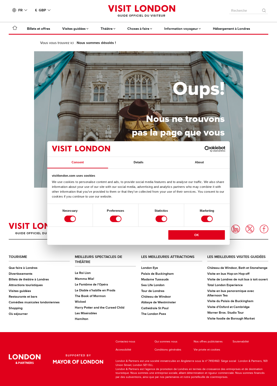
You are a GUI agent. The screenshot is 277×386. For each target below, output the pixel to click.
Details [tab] (139, 162)
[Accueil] (15, 28)
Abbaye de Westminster (158, 302)
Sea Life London (152, 285)
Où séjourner (18, 313)
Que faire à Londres (23, 267)
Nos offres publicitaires (208, 341)
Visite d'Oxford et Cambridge (228, 307)
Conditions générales (168, 349)
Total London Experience (225, 285)
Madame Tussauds (155, 279)
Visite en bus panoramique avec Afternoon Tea (230, 293)
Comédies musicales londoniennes (34, 302)
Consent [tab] (78, 162)
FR (20, 10)
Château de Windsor (156, 296)
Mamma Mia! (84, 278)
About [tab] (199, 162)
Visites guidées (20, 291)
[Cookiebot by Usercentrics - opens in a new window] (207, 149)
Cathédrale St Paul (155, 308)
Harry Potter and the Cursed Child (99, 307)
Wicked (80, 301)
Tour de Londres (152, 291)
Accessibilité (123, 349)
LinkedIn (235, 229)
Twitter (250, 229)
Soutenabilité (241, 341)
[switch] (115, 219)
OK (196, 235)
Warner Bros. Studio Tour (225, 312)
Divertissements (20, 273)
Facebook (264, 229)
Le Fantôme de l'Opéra (91, 284)
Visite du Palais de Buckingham (230, 301)
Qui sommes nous (166, 341)
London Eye (149, 267)
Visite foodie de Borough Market (231, 318)
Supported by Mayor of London (78, 359)
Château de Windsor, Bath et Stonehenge (237, 267)
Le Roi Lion (83, 273)
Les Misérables (86, 313)
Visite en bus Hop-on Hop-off (228, 273)
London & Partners (25, 359)
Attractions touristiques (26, 285)
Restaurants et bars (23, 296)
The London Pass (153, 313)
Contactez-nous (125, 341)
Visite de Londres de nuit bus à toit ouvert (237, 279)
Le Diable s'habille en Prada (95, 290)
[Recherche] (264, 9)
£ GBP (40, 10)
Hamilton (81, 318)
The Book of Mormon (90, 296)
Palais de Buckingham (157, 273)
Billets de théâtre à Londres (29, 279)
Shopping (16, 308)
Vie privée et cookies (207, 349)
